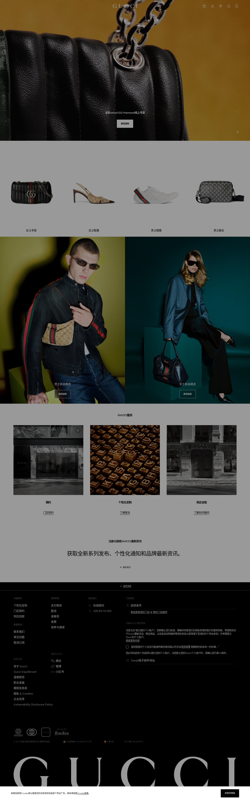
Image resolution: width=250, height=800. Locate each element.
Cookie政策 (82, 793)
